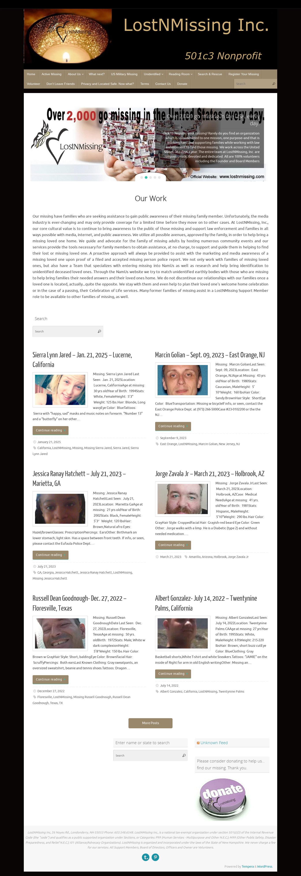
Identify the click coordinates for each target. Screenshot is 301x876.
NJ (238, 444)
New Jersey (227, 444)
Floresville (44, 697)
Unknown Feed (214, 742)
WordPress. (265, 867)
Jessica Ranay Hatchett (96, 572)
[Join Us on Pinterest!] (155, 857)
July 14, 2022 (169, 686)
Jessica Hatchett (66, 572)
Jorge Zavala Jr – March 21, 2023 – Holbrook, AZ (209, 474)
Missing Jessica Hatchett (50, 578)
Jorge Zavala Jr (238, 557)
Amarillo (195, 557)
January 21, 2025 (49, 442)
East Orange (168, 444)
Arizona (207, 557)
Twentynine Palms (231, 691)
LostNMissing (61, 448)
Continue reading (49, 430)
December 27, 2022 (51, 691)
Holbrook (220, 557)
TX (61, 703)
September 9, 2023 (173, 438)
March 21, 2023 (170, 557)
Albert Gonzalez (171, 691)
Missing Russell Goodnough (92, 697)
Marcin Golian (208, 444)
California (44, 448)
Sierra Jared (121, 448)
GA (39, 572)
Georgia (48, 572)
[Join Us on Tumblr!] (145, 857)
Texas (54, 703)
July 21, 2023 (46, 566)
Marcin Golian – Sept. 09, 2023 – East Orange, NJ (210, 355)
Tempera (248, 867)
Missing (77, 448)
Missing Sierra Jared (98, 448)
